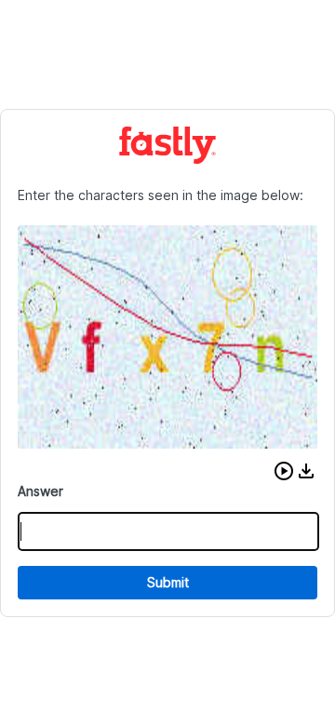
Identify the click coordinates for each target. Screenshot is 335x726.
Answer (40, 491)
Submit (168, 582)
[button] (284, 471)
